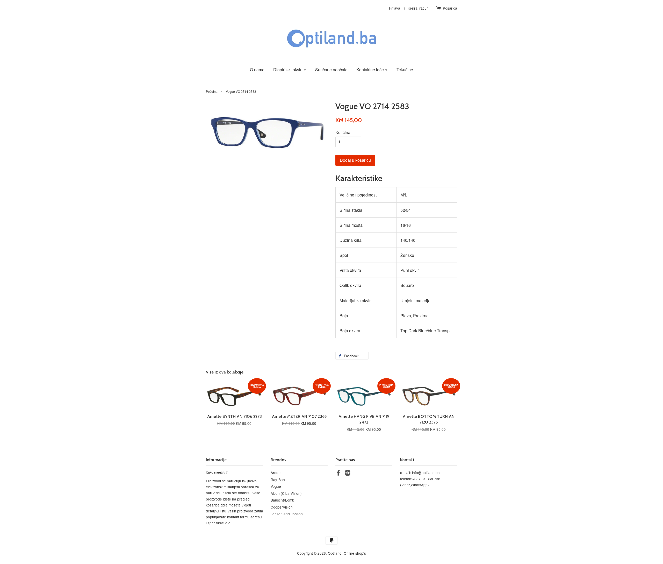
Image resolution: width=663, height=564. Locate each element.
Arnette (277, 472)
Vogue (276, 486)
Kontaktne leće (370, 70)
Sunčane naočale (331, 70)
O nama (257, 70)
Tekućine (405, 70)
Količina (342, 132)
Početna (212, 91)
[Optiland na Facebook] (338, 473)
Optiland (335, 553)
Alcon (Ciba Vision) (286, 493)
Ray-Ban (278, 479)
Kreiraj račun (418, 8)
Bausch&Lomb (282, 500)
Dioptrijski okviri (288, 70)
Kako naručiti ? (217, 472)
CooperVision (282, 507)
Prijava (394, 8)
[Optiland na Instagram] (347, 473)
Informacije (216, 459)
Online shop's (355, 553)
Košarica (450, 8)
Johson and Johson (287, 513)
